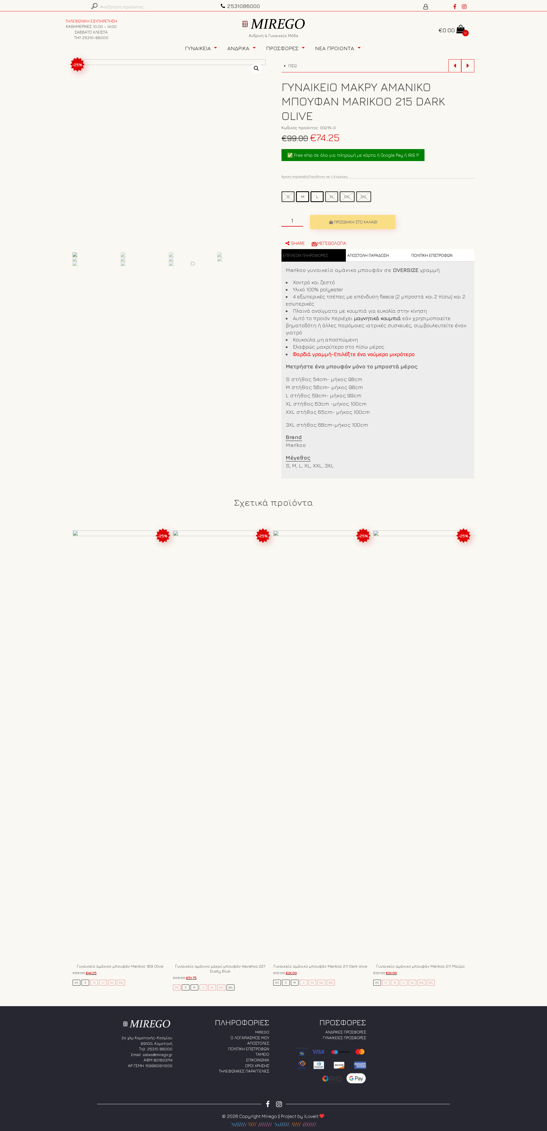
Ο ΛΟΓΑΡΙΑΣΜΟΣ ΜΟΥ (249, 1037)
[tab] (313, 255)
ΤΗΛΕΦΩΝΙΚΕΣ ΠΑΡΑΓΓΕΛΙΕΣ (244, 1071)
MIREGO (262, 1032)
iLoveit (311, 1116)
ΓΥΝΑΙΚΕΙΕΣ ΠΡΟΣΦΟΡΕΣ (344, 1037)
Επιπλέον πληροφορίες (305, 255)
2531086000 (243, 6)
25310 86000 (159, 1048)
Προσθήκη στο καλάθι (355, 221)
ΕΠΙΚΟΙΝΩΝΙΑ (257, 1059)
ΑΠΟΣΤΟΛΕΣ (258, 1043)
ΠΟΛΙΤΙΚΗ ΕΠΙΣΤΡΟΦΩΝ (431, 255)
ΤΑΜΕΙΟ (262, 1054)
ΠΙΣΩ (292, 65)
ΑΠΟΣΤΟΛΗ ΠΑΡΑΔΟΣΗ (368, 255)
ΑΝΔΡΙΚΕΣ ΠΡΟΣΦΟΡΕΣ (345, 1032)
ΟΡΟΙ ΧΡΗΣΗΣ (257, 1065)
